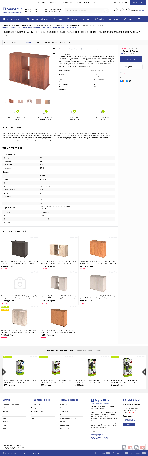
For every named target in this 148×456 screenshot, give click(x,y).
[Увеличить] (29, 70)
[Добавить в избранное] (54, 49)
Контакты (129, 424)
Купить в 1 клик (132, 67)
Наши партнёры (64, 425)
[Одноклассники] (124, 81)
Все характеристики (96, 70)
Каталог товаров (13, 19)
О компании (42, 2)
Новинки (33, 418)
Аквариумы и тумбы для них (10, 404)
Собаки (4, 418)
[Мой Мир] (127, 81)
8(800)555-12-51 (25, 453)
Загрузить (43, 206)
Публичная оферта (9, 449)
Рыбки (4, 408)
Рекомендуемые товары (38, 415)
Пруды (4, 428)
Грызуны (5, 421)
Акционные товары (36, 404)
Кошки (4, 415)
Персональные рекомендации (60, 350)
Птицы (4, 425)
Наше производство (83, 2)
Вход (115, 2)
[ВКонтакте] (121, 81)
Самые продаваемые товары (88, 350)
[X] (130, 81)
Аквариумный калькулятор (68, 418)
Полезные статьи (65, 428)
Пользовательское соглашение (13, 446)
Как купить (54, 2)
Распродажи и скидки (37, 411)
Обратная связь (11, 453)
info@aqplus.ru (129, 420)
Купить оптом (67, 2)
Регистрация (123, 2)
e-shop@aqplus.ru (98, 435)
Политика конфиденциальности (13, 447)
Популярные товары (37, 408)
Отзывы (62, 421)
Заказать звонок (137, 2)
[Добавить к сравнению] (54, 53)
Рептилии (5, 411)
